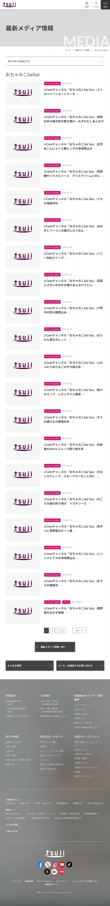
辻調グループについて (87, 736)
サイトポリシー (62, 881)
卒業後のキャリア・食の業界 (88, 697)
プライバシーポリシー (44, 881)
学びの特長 (12, 736)
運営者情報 (29, 881)
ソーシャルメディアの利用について (85, 881)
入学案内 (45, 695)
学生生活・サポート (51, 736)
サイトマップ (17, 881)
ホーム (68, 50)
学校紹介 (11, 695)
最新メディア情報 (82, 50)
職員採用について (52, 884)
